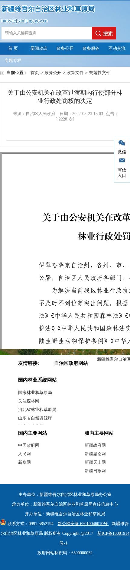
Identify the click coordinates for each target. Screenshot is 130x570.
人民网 (24, 454)
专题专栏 (13, 60)
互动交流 (117, 48)
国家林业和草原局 (35, 392)
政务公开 (65, 48)
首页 (35, 72)
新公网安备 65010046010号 (83, 523)
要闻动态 (39, 48)
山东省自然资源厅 (35, 418)
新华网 (24, 462)
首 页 (13, 48)
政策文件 (75, 72)
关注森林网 (28, 401)
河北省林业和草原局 (37, 409)
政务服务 (91, 48)
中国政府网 (28, 445)
